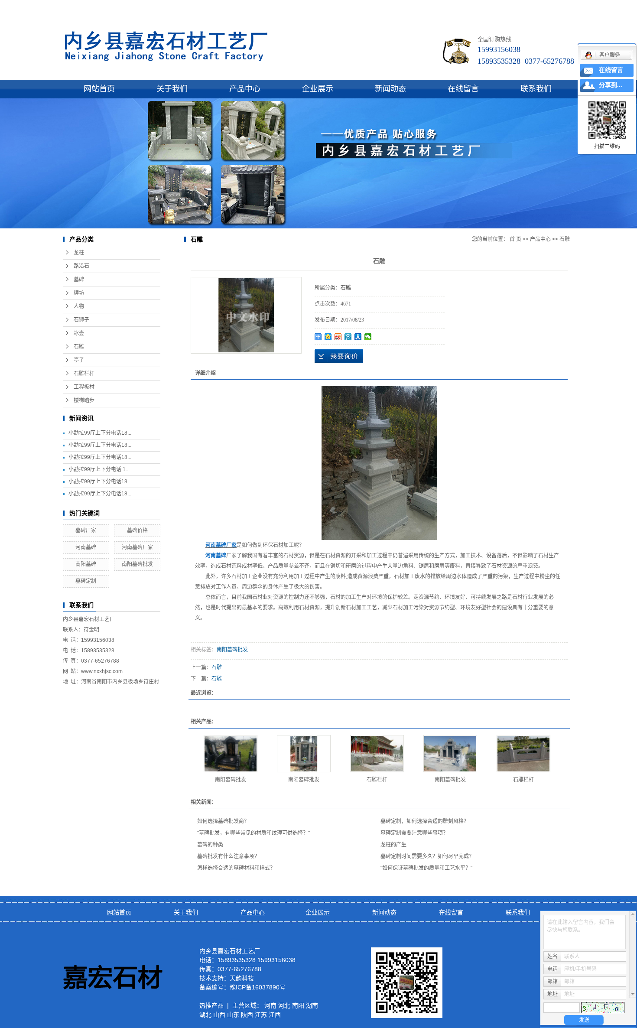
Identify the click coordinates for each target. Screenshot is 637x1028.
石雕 (79, 347)
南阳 (298, 1005)
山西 (219, 1014)
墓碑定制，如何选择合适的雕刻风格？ (424, 821)
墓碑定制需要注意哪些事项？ (414, 833)
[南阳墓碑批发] (230, 753)
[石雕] (246, 315)
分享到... (610, 85)
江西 (275, 1014)
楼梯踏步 (84, 400)
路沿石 (81, 266)
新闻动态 (390, 89)
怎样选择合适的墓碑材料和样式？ (236, 868)
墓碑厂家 (85, 530)
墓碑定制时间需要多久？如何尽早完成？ (427, 856)
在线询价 (339, 356)
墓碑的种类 (210, 845)
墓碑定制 (85, 581)
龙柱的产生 (393, 845)
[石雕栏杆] (377, 753)
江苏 (261, 1014)
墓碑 (79, 280)
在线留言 (463, 89)
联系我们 (536, 89)
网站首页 (99, 89)
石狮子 (81, 320)
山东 (233, 1014)
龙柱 (79, 253)
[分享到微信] (368, 336)
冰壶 (79, 333)
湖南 (312, 1005)
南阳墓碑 (85, 564)
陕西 (247, 1014)
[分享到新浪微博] (338, 336)
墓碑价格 (137, 530)
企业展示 (317, 89)
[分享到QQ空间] (328, 336)
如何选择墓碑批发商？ (223, 821)
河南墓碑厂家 (137, 547)
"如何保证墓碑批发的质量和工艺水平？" (426, 868)
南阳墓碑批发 (137, 564)
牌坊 (79, 293)
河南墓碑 (85, 547)
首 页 (515, 239)
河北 (284, 1005)
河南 (270, 1005)
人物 (79, 306)
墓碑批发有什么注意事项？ (228, 856)
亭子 (79, 360)
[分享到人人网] (358, 336)
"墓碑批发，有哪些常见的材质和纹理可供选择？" (253, 833)
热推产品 (211, 1005)
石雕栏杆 (84, 374)
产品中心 (244, 89)
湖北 (205, 1014)
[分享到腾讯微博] (348, 336)
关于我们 (172, 89)
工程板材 (84, 387)
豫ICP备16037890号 (258, 987)
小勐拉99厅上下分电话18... (99, 433)
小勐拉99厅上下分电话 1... (99, 469)
